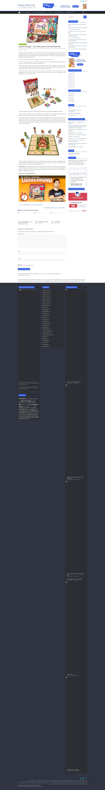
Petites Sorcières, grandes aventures (75, 24)
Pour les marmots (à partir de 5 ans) (27, 781)
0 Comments (40, 48)
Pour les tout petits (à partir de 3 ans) (68, 780)
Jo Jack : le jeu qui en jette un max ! (74, 381)
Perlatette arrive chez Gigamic (73, 769)
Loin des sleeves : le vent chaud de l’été (74, 578)
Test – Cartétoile (71, 29)
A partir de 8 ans (71, 84)
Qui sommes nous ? (69, 12)
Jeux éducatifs (71, 99)
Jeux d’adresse (71, 95)
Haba (21, 407)
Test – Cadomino (55, 221)
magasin (24, 50)
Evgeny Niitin (57, 48)
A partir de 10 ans (71, 86)
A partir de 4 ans (71, 77)
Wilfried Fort (27, 418)
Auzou (33, 398)
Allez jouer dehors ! (46, 305)
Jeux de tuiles (44, 325)
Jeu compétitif (31, 407)
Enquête (26, 404)
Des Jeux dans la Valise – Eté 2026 (75, 31)
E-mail (19, 258)
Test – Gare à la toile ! (78, 132)
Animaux (22, 398)
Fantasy (30, 404)
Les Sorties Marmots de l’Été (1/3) (75, 27)
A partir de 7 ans (71, 82)
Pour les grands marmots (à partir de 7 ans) (57, 781)
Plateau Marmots (26, 5)
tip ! (26, 384)
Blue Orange (26, 401)
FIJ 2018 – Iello (70, 674)
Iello (28, 407)
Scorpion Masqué (23, 416)
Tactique (20, 417)
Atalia (31, 398)
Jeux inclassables (71, 101)
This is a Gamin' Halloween (33, 417)
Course (33, 402)
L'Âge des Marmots (46, 332)
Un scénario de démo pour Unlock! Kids (55, 207)
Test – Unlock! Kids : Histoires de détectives (30, 204)
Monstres (28, 411)
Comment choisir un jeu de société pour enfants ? (74, 781)
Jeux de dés (44, 317)
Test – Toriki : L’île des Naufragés (79, 134)
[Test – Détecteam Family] (42, 213)
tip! (73, 205)
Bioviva (20, 401)
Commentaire (21, 233)
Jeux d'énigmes (45, 313)
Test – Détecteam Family (41, 221)
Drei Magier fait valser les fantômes (75, 127)
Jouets (61, 48)
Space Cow (31, 416)
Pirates (30, 413)
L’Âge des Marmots (58, 12)
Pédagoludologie (25, 414)
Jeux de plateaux (71, 93)
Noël (38, 411)
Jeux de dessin (45, 319)
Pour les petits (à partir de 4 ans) (81, 780)
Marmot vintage (45, 340)
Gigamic (35, 404)
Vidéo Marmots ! (45, 346)
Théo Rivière (21, 418)
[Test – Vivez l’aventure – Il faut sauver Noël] (26, 213)
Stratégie (36, 416)
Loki (33, 409)
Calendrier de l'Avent (25, 402)
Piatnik (27, 413)
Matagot (23, 411)
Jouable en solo (28, 409)
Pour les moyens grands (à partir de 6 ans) (42, 781)
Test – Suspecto (71, 37)
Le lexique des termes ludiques (74, 113)
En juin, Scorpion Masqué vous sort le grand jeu (77, 42)
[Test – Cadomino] (58, 213)
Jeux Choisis (44, 307)
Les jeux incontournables (38, 12)
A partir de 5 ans (71, 79)
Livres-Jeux (44, 336)
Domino (45, 48)
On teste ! (49, 12)
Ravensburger (35, 414)
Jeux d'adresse (45, 309)
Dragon (23, 404)
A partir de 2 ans (71, 73)
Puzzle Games (45, 344)
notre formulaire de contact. (78, 164)
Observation (22, 413)
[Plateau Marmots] (19, 12)
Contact (69, 108)
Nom (19, 251)
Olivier (29, 48)
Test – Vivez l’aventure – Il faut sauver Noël (25, 222)
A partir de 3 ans (71, 75)
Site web (20, 264)
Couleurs (30, 402)
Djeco (20, 404)
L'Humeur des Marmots (47, 334)
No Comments (76, 383)
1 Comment (76, 580)
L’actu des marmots (26, 12)
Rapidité (30, 414)
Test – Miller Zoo (76, 136)
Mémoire (34, 411)
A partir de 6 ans (71, 80)
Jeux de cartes (71, 97)
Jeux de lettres (45, 321)
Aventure (37, 398)
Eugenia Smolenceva (51, 48)
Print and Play (34, 413)
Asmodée (28, 398)
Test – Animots (80, 146)
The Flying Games (24, 417)
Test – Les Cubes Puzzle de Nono (75, 49)
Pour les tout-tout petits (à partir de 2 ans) (54, 780)
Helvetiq (24, 407)
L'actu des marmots (22, 44)
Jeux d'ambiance (45, 311)
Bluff (32, 401)
